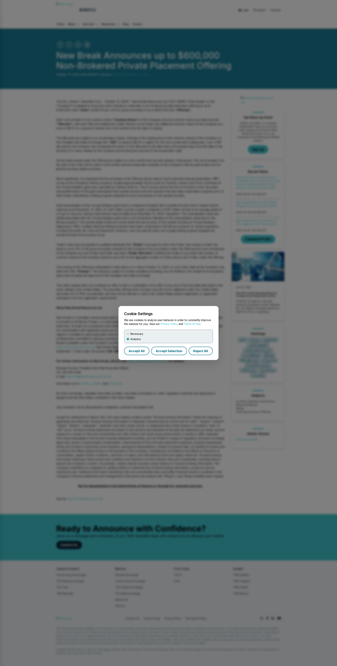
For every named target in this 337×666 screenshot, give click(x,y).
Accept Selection (169, 351)
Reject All (200, 351)
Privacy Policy (169, 324)
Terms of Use (192, 324)
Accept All (137, 351)
